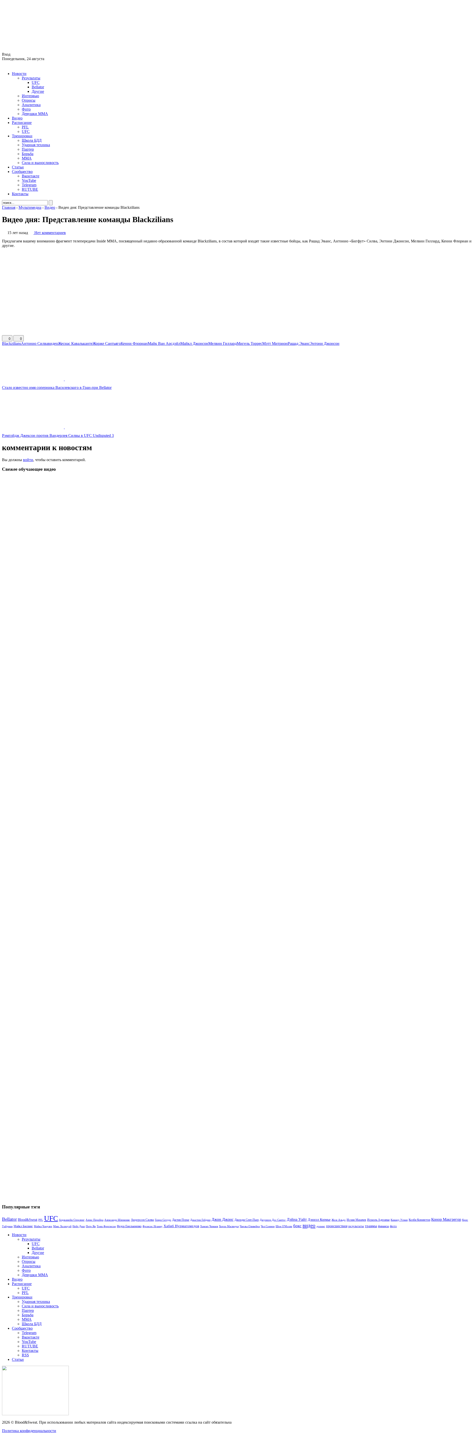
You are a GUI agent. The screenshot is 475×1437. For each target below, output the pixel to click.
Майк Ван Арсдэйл (164, 343)
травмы (371, 1226)
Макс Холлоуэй (62, 1226)
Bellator (38, 87)
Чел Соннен (268, 1226)
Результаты (31, 78)
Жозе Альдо (339, 1219)
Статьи (18, 167)
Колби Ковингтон (419, 1220)
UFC (36, 82)
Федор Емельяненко (129, 1226)
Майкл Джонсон (194, 343)
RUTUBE (30, 189)
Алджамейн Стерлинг (72, 1219)
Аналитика (31, 105)
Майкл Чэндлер (43, 1226)
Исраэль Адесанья (378, 1220)
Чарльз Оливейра (250, 1226)
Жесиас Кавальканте (75, 343)
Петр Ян (91, 1226)
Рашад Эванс (299, 343)
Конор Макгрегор (446, 1219)
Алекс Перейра (94, 1219)
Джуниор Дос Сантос (273, 1219)
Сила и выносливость (40, 163)
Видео (17, 118)
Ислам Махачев (356, 1220)
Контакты (20, 194)
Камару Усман (399, 1219)
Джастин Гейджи (200, 1219)
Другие (38, 91)
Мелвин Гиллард (222, 343)
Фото (26, 109)
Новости (19, 73)
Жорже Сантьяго (107, 343)
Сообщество (22, 171)
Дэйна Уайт (297, 1219)
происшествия (336, 1226)
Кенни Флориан (134, 343)
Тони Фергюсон (106, 1226)
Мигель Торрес (249, 343)
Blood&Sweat (27, 1220)
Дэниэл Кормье (319, 1220)
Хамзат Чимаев (209, 1226)
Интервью (30, 96)
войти (28, 460)
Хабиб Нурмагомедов (181, 1226)
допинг (320, 1226)
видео (53, 343)
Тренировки (22, 136)
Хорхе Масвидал (229, 1226)
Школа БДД (32, 140)
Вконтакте (30, 176)
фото (393, 1226)
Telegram (29, 185)
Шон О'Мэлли (284, 1226)
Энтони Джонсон (324, 343)
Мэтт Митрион (275, 343)
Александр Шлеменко (117, 1220)
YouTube (29, 180)
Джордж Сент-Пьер (247, 1220)
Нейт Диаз (78, 1226)
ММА (27, 158)
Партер (28, 149)
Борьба (27, 154)
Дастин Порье (180, 1220)
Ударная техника (36, 145)
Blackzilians (11, 343)
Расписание (22, 122)
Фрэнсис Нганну (152, 1226)
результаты (356, 1226)
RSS (25, 1355)
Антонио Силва (34, 343)
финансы (383, 1226)
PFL (25, 127)
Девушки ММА (35, 114)
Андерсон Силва (142, 1220)
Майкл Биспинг (23, 1226)
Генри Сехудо (163, 1219)
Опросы (28, 100)
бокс (297, 1226)
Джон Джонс (223, 1219)
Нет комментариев (50, 233)
